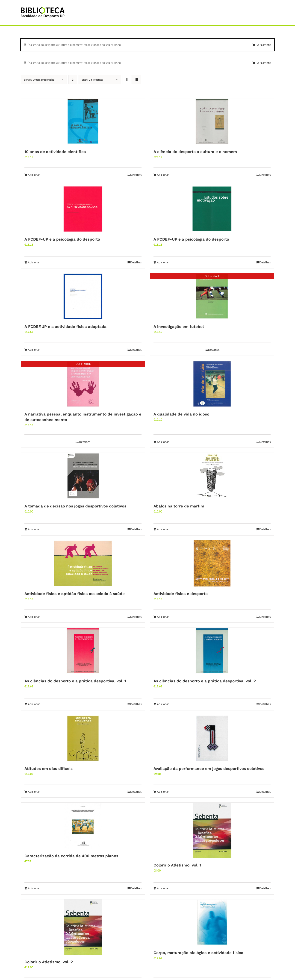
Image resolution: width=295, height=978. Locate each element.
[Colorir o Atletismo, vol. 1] (212, 830)
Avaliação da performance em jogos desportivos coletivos (208, 768)
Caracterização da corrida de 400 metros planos (71, 856)
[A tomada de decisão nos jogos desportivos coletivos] (83, 476)
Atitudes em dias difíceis (48, 768)
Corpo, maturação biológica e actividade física (198, 952)
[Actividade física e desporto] (212, 563)
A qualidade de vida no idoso (181, 414)
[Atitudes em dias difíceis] (83, 738)
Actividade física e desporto (180, 593)
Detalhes (136, 175)
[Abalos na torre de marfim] (212, 476)
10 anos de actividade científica (55, 151)
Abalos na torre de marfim (178, 506)
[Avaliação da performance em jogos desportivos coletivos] (212, 738)
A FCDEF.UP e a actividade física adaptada (65, 326)
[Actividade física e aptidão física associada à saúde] (83, 563)
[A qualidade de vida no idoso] (212, 384)
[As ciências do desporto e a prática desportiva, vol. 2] (212, 651)
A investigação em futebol (178, 326)
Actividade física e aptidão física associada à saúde (74, 593)
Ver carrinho (264, 45)
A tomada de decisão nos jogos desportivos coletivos (75, 506)
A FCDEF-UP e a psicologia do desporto (62, 239)
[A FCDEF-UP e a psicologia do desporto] (83, 209)
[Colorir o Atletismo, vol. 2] (83, 927)
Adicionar (34, 175)
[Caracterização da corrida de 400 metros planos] (83, 826)
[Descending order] (72, 79)
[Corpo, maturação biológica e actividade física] (212, 922)
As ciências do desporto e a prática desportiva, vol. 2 (204, 681)
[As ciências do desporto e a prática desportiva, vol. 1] (83, 651)
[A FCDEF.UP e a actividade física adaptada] (83, 296)
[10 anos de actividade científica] (83, 121)
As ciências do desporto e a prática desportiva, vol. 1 (75, 681)
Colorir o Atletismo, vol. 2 (48, 962)
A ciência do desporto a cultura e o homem (195, 151)
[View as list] (136, 79)
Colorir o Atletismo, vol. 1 (177, 865)
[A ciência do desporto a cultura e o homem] (212, 121)
